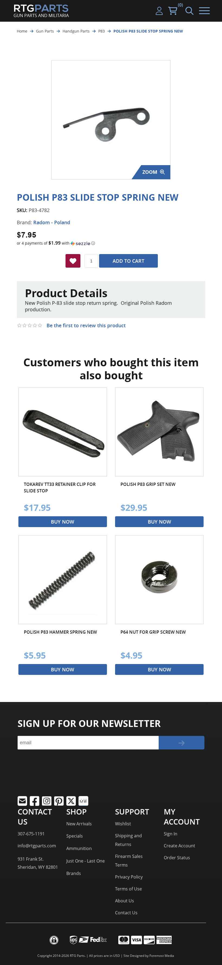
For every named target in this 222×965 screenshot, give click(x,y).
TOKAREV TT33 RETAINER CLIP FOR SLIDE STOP (60, 487)
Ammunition (79, 848)
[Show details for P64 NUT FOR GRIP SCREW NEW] (159, 580)
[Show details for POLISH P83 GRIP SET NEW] (159, 432)
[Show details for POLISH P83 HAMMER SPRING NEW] (63, 580)
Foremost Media (161, 955)
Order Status (177, 858)
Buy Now (62, 521)
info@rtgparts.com (37, 846)
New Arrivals (79, 824)
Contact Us (126, 913)
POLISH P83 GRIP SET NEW (147, 484)
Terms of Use (128, 889)
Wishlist (123, 824)
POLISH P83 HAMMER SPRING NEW (60, 632)
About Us (124, 901)
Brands (73, 873)
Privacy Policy (129, 877)
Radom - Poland (51, 222)
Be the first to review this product (86, 325)
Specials (74, 836)
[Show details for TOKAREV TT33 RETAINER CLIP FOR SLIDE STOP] (63, 432)
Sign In (170, 834)
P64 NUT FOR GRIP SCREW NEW (153, 632)
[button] (111, 243)
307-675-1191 (31, 834)
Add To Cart (128, 261)
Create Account (179, 846)
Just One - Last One (85, 861)
